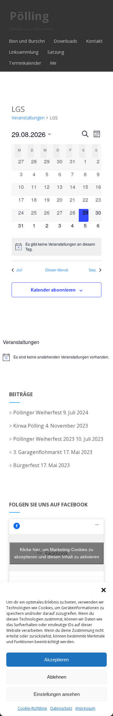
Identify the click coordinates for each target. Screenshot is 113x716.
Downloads (65, 41)
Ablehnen (56, 677)
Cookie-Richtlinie (32, 708)
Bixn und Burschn (27, 41)
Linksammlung (24, 52)
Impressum (85, 708)
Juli (19, 269)
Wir (53, 63)
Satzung (55, 52)
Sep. (93, 269)
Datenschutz (61, 708)
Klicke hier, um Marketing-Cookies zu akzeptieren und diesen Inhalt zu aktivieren (56, 553)
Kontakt (94, 41)
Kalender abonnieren (53, 290)
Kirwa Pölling (28, 425)
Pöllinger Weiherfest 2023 (43, 438)
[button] (103, 590)
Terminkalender (25, 63)
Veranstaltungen (28, 118)
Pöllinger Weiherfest (37, 412)
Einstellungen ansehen (57, 694)
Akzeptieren (56, 659)
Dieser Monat (56, 269)
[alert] (56, 247)
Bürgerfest (26, 465)
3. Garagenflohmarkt (37, 452)
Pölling (29, 16)
